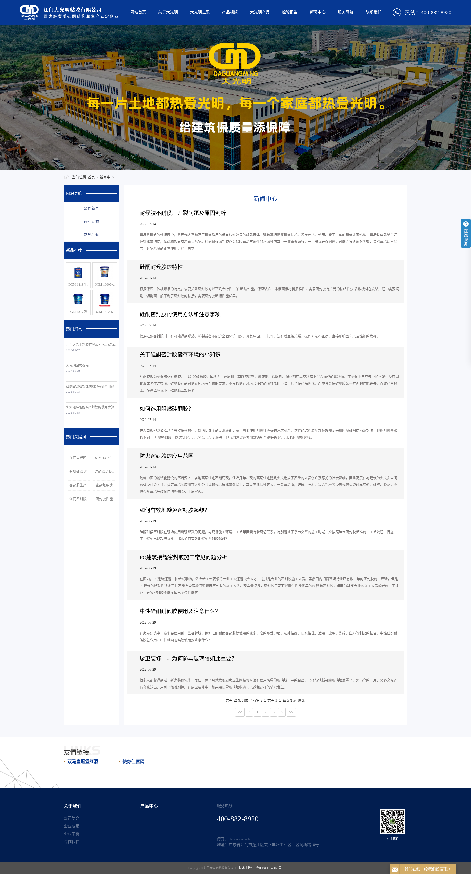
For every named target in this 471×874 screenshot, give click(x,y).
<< (240, 712)
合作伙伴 (71, 842)
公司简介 (71, 818)
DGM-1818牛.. (78, 284)
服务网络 (345, 12)
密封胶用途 (104, 485)
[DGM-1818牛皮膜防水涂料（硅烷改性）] (78, 272)
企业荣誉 (71, 834)
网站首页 (138, 12)
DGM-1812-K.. (105, 311)
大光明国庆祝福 (77, 365)
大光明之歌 (200, 12)
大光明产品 (260, 12)
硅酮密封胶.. (104, 471)
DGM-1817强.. (78, 311)
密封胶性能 (104, 499)
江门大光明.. (79, 458)
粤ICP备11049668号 (268, 868)
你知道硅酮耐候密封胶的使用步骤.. (91, 407)
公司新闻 (91, 208)
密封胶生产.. (79, 485)
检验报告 (290, 12)
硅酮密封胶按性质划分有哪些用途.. (91, 386)
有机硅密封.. (79, 471)
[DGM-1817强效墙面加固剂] (78, 299)
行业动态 (91, 222)
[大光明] (69, 12)
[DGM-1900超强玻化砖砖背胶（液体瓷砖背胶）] (105, 272)
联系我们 (373, 12)
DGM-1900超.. (105, 284)
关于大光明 (168, 12)
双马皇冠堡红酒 (82, 761)
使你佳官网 (133, 761)
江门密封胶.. (79, 499)
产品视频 (230, 12)
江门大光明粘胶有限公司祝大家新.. (91, 344)
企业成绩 (71, 826)
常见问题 (91, 235)
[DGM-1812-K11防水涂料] (105, 299)
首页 (91, 177)
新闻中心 (318, 12)
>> (291, 712)
